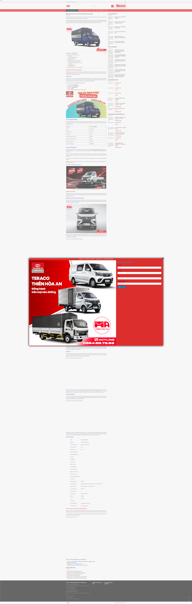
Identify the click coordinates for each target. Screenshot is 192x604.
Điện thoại (120, 270)
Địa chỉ (119, 276)
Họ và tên (120, 265)
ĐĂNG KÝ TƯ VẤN (121, 287)
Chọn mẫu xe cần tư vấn (122, 281)
